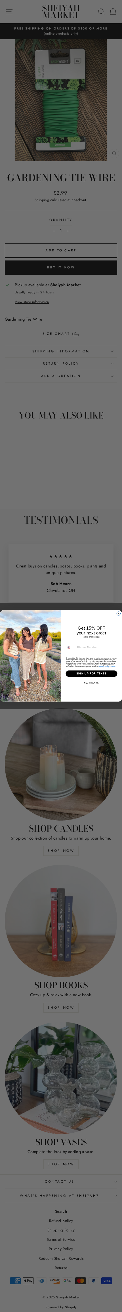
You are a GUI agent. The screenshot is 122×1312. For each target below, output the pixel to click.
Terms (113, 666)
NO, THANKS (91, 683)
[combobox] (70, 648)
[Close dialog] (118, 613)
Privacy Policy (104, 666)
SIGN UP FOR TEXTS (91, 673)
